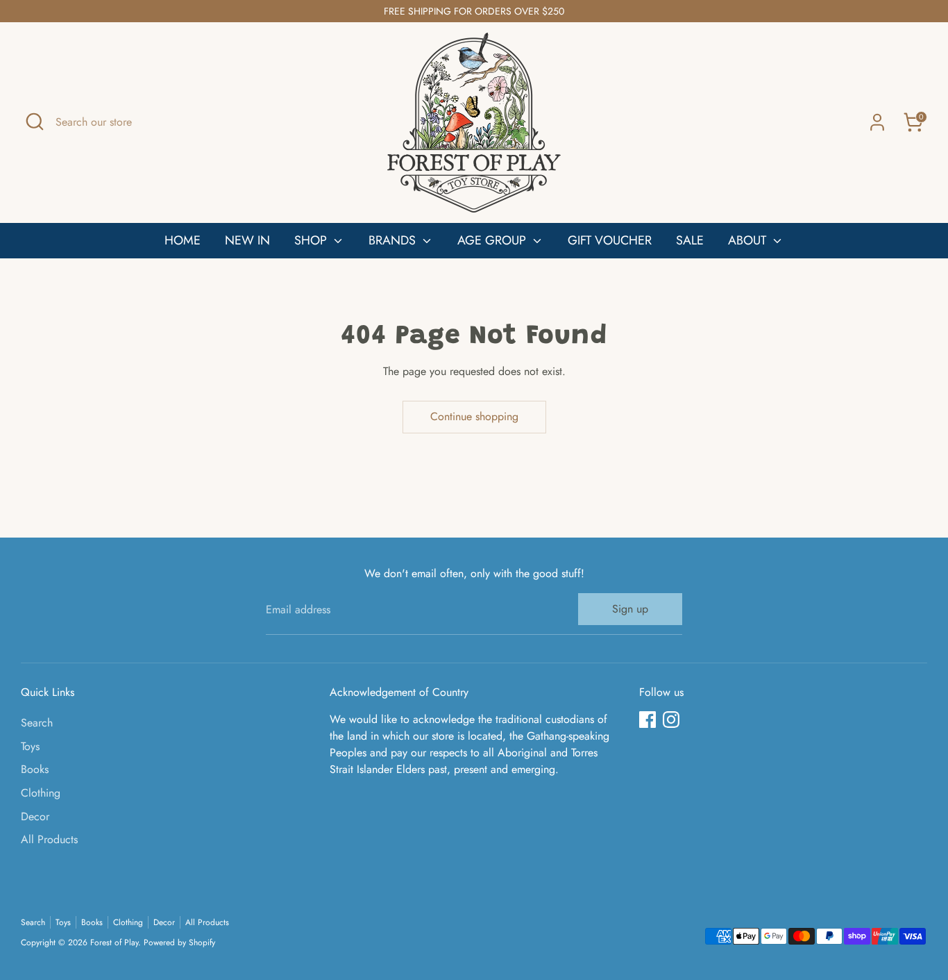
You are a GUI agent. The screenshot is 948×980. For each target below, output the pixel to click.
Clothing (40, 793)
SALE (690, 240)
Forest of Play (114, 942)
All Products (49, 839)
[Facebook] (647, 719)
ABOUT (749, 240)
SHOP (312, 240)
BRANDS (394, 240)
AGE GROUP (493, 240)
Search (37, 723)
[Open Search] (35, 121)
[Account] (877, 122)
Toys (30, 746)
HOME (182, 240)
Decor (35, 816)
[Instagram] (671, 719)
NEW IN (247, 240)
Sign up (630, 609)
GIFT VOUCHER (610, 240)
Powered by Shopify (179, 942)
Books (35, 769)
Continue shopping (474, 416)
